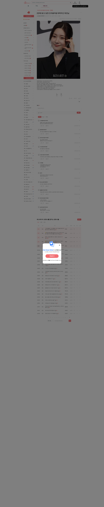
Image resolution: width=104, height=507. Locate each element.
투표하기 (52, 256)
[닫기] (60, 245)
